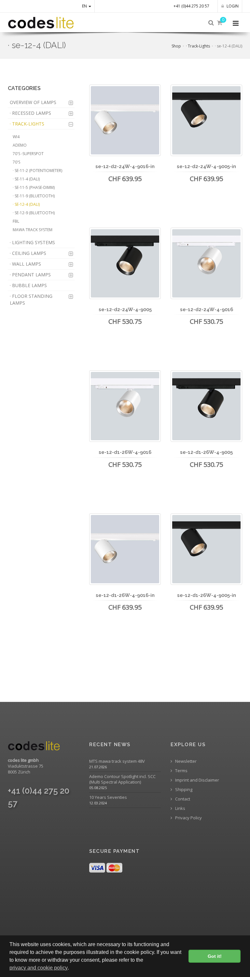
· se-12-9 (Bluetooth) (34, 213)
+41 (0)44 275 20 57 (191, 6)
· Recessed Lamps (30, 113)
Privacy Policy (188, 818)
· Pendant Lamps (30, 274)
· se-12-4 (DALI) (26, 204)
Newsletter (185, 761)
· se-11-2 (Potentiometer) (37, 170)
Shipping (183, 789)
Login (232, 6)
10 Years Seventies (108, 797)
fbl (16, 221)
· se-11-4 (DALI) (26, 179)
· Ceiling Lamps (28, 253)
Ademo (20, 145)
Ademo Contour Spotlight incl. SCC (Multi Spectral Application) (122, 779)
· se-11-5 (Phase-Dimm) (34, 187)
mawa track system (32, 229)
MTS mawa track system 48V (117, 761)
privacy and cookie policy (38, 967)
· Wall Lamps (25, 264)
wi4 (16, 136)
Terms (181, 770)
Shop (176, 46)
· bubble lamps (28, 285)
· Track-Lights (198, 46)
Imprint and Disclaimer (196, 780)
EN (85, 6)
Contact (182, 799)
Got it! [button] (215, 956)
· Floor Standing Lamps (31, 299)
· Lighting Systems (32, 242)
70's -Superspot (28, 153)
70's (16, 162)
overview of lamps (33, 102)
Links (179, 808)
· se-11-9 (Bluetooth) (34, 196)
